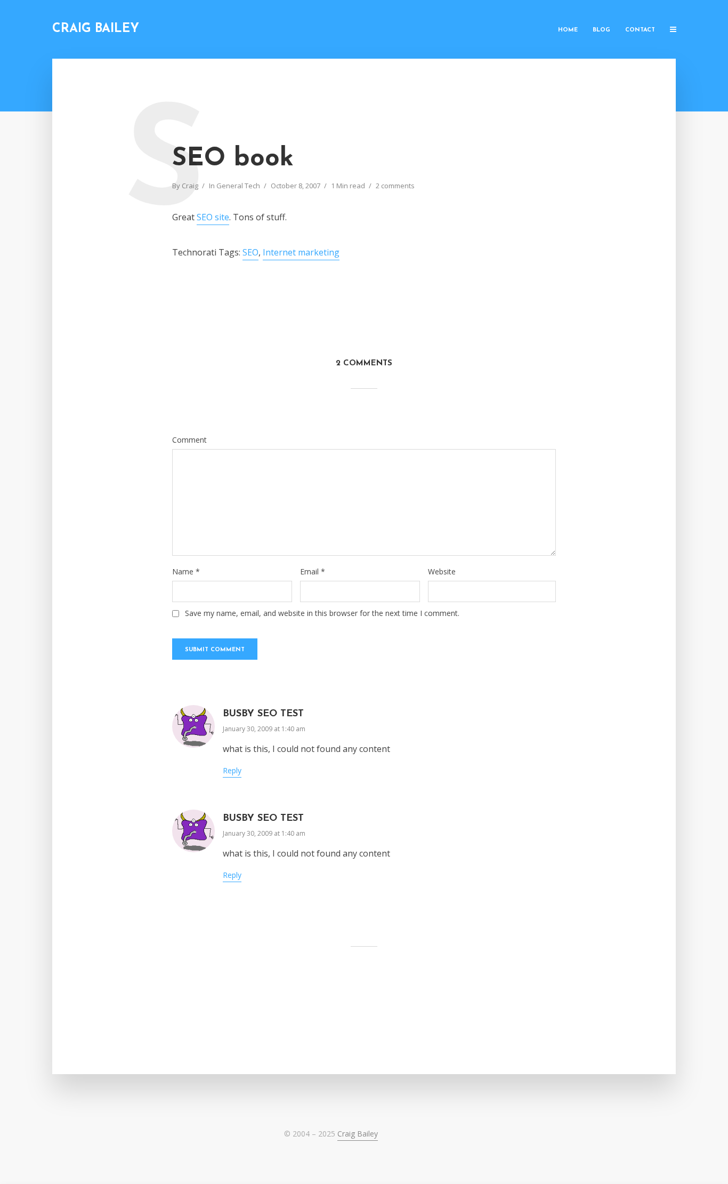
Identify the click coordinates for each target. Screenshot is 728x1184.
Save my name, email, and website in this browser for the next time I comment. (322, 613)
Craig (190, 185)
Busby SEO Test (263, 714)
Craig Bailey (95, 29)
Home (568, 30)
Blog (601, 30)
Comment (189, 440)
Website (442, 571)
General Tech (238, 185)
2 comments (395, 185)
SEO (250, 252)
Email (312, 571)
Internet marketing (301, 252)
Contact (640, 30)
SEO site (213, 217)
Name (186, 571)
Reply (232, 770)
